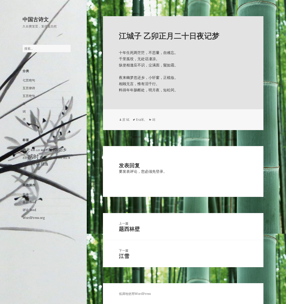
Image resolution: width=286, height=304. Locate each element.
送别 (26, 163)
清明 (60, 158)
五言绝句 (29, 96)
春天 (43, 157)
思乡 (63, 149)
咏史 (26, 149)
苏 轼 (125, 119)
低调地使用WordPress (135, 294)
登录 (26, 194)
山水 (38, 150)
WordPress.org (34, 218)
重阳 (33, 164)
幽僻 (43, 150)
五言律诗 (29, 88)
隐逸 (44, 163)
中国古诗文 (36, 19)
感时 (33, 156)
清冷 (55, 158)
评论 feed (29, 210)
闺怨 (38, 164)
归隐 (48, 150)
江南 (50, 158)
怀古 (54, 149)
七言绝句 (29, 80)
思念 (25, 158)
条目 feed (29, 202)
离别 (65, 158)
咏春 (33, 150)
